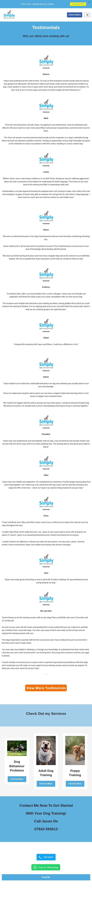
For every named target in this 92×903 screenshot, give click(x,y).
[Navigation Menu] (87, 15)
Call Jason (48, 857)
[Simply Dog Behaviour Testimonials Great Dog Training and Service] (9, 15)
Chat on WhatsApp (48, 867)
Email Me (46, 877)
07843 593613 (74, 15)
